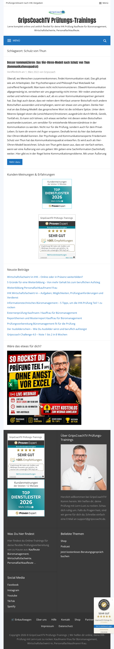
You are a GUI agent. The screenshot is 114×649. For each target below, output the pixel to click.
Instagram (13, 590)
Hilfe (53, 619)
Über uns (41, 619)
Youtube (12, 595)
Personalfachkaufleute (20, 562)
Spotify (11, 606)
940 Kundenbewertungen (104, 626)
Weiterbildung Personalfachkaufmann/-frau (32, 287)
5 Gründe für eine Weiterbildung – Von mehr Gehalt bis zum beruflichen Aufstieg (53, 282)
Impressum (47, 626)
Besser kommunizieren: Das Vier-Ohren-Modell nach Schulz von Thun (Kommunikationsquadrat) (48, 64)
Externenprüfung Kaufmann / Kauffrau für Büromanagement (42, 312)
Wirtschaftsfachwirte (19, 558)
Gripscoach (49, 71)
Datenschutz (66, 626)
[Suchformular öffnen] (105, 40)
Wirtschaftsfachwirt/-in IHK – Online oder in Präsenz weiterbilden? (45, 277)
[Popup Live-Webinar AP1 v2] (44, 424)
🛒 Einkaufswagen (21, 619)
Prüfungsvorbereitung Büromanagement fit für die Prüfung (41, 323)
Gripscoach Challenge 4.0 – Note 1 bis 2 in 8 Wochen (37, 334)
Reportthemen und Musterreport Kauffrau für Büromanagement (44, 318)
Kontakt (65, 619)
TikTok (11, 601)
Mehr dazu (14, 161)
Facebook (13, 584)
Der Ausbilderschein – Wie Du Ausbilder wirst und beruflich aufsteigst (47, 329)
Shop (63, 541)
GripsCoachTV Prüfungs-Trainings (57, 20)
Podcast (65, 546)
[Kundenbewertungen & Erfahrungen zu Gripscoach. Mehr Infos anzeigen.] (57, 258)
